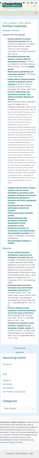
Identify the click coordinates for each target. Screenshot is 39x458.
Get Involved (7, 384)
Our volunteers (8, 388)
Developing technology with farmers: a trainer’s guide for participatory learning (19, 59)
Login (31, 453)
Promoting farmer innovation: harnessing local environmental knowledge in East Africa (20, 287)
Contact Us (7, 380)
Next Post (20, 352)
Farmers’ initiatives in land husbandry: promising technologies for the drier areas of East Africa (22, 310)
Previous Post (19, 348)
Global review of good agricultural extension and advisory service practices (21, 81)
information (7, 30)
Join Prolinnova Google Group (14, 392)
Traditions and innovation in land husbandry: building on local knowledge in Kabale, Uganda (21, 325)
